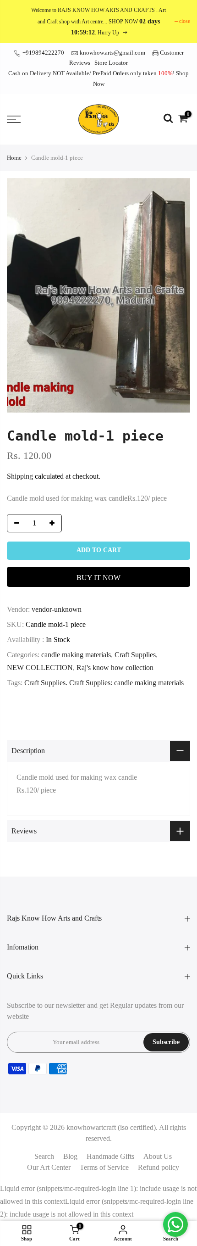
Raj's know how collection (115, 667)
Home (14, 157)
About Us (157, 1156)
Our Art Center (49, 1167)
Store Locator (111, 62)
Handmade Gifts (110, 1156)
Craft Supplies (135, 655)
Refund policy (158, 1167)
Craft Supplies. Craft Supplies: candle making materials (104, 683)
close (184, 21)
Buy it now (98, 577)
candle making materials (76, 655)
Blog (70, 1156)
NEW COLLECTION (40, 667)
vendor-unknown (57, 609)
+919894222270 (42, 52)
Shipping (20, 476)
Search (44, 1156)
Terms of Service (104, 1167)
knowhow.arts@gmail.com (112, 52)
